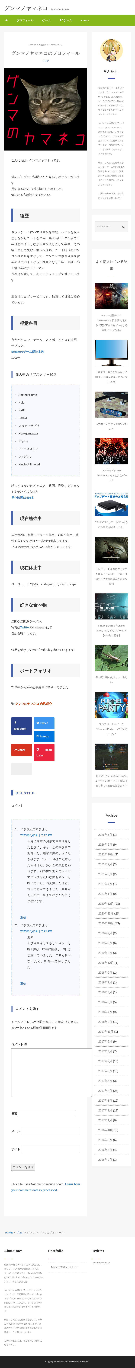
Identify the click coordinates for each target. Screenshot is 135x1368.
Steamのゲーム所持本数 (27, 351)
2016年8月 (105, 1150)
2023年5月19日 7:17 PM (36, 835)
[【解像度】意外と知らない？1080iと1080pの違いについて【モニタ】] (111, 353)
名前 (14, 1113)
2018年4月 (105, 1012)
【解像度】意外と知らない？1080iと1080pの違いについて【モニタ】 (111, 377)
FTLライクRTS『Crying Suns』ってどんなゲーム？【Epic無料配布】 (111, 630)
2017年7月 (105, 1061)
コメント (19, 1044)
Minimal (60, 1361)
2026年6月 (105, 834)
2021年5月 (105, 874)
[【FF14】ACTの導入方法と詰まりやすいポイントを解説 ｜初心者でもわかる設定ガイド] (111, 756)
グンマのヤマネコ (27, 703)
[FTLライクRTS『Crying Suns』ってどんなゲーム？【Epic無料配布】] (111, 606)
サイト (15, 1149)
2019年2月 (105, 953)
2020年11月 (105, 913)
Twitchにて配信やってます (63, 1267)
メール (15, 1131)
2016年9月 (105, 1140)
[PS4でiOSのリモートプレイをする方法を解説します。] (111, 503)
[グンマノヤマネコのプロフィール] (45, 109)
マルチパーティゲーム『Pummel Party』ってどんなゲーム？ (111, 729)
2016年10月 (106, 1130)
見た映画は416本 (22, 497)
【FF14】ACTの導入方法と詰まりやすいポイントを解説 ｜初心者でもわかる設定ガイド (111, 780)
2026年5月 (105, 844)
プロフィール (25, 20)
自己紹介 (46, 703)
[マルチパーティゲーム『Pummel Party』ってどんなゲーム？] (111, 705)
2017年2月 (105, 1110)
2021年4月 (105, 884)
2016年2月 (105, 1159)
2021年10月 (106, 854)
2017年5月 (105, 1081)
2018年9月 (105, 972)
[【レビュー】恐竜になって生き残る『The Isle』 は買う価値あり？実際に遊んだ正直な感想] (111, 550)
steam (85, 20)
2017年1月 (105, 1120)
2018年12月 (106, 962)
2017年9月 (105, 1041)
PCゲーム (66, 20)
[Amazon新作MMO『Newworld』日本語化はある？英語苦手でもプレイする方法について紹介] (111, 296)
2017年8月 (105, 1051)
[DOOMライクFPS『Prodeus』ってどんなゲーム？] (111, 451)
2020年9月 (105, 933)
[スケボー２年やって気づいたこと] (111, 404)
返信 (23, 917)
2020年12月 (106, 903)
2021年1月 (105, 894)
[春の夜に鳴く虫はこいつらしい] (111, 658)
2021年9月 (105, 864)
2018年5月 (105, 1002)
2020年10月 (106, 923)
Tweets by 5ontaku (101, 1262)
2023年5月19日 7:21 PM (36, 931)
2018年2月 (105, 1022)
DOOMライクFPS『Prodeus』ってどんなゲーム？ (111, 475)
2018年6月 (105, 992)
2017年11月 (105, 1031)
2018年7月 (105, 982)
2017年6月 (105, 1071)
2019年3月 (105, 943)
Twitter (25, 627)
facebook (20, 728)
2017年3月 (105, 1100)
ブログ (45, 60)
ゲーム (46, 20)
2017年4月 (105, 1090)
